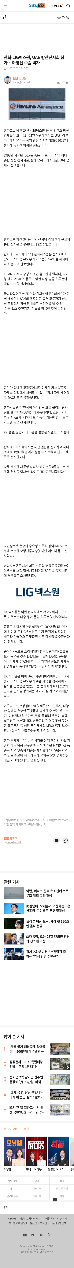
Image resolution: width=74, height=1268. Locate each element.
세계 (12, 1188)
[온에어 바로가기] (57, 5)
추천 (26, 1129)
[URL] (65, 840)
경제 (37, 1181)
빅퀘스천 (37, 1196)
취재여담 (37, 1188)
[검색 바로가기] (68, 5)
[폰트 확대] (68, 17)
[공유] (5, 17)
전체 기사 (12, 1181)
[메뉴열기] (6, 5)
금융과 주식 (12, 1196)
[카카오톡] (56, 840)
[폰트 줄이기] (59, 17)
